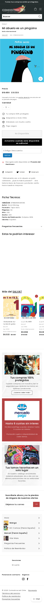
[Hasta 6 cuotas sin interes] (22, 410)
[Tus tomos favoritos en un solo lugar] (22, 454)
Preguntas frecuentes (11, 599)
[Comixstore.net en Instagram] (23, 579)
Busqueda (32, 590)
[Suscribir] (36, 504)
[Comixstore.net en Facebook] (27, 579)
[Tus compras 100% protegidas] (22, 364)
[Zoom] (40, 79)
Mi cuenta (15, 565)
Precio (5, 89)
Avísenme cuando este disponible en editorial (22, 142)
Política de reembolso (11, 596)
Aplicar (7, 155)
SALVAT (5, 35)
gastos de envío (24, 97)
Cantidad (6, 103)
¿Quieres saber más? (21, 393)
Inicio (4, 24)
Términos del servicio (11, 593)
